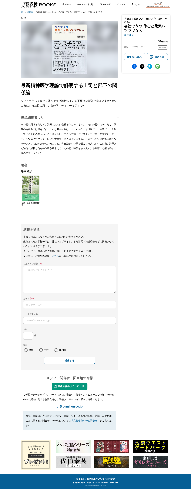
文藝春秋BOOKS (38, 4)
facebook (134, 66)
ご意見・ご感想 (30, 264)
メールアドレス (30, 314)
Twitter (142, 66)
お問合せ (110, 479)
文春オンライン (92, 482)
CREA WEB (114, 482)
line (157, 66)
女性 (46, 350)
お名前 (26, 299)
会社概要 (80, 479)
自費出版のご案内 (95, 479)
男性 (31, 350)
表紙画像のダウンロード (71, 386)
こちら (55, 256)
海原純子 (129, 35)
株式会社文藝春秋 (79, 482)
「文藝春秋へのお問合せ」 (85, 420)
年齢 (25, 329)
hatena (149, 66)
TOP (22, 12)
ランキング (105, 4)
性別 (25, 345)
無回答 (62, 350)
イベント (121, 4)
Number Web (103, 482)
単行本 (30, 12)
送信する (69, 360)
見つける (135, 4)
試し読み (137, 57)
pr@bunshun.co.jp (70, 406)
